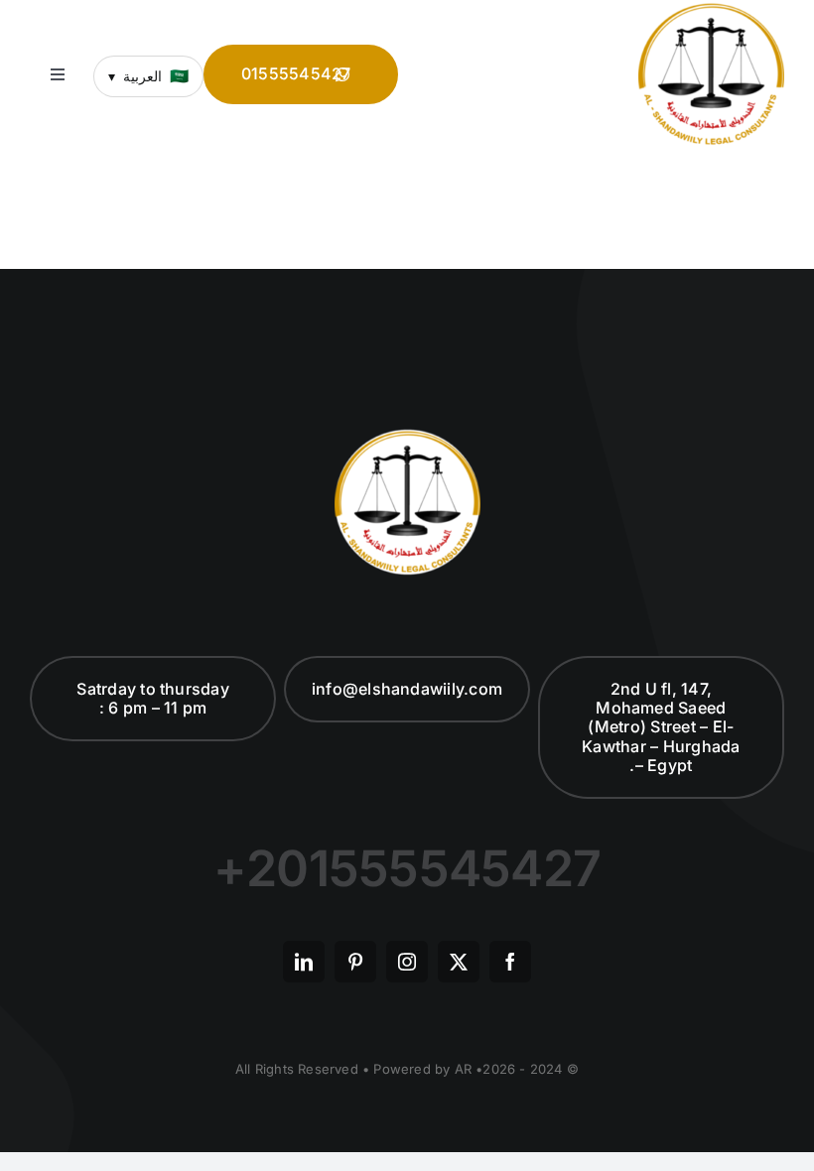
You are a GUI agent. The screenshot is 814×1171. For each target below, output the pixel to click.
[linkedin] (304, 961)
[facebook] (510, 961)
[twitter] (458, 961)
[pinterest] (355, 961)
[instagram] (407, 961)
